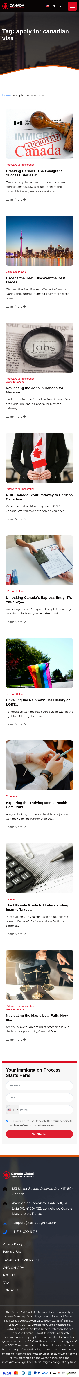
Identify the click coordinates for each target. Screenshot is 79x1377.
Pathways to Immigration (20, 164)
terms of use (21, 1125)
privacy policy (46, 1125)
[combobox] (12, 1109)
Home (6, 95)
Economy (11, 796)
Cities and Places (16, 271)
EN (52, 6)
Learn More (14, 199)
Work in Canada (15, 381)
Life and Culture (15, 591)
